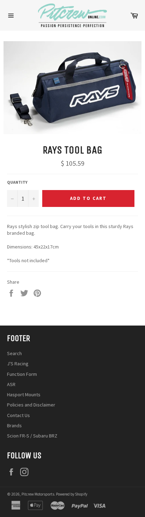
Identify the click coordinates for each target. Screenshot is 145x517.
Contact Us (18, 415)
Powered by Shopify (71, 494)
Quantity (17, 182)
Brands (14, 425)
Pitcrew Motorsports (37, 494)
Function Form (22, 374)
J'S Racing (18, 363)
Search (14, 353)
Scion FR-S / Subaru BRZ (32, 436)
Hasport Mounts (23, 394)
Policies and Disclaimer (31, 405)
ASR (11, 384)
